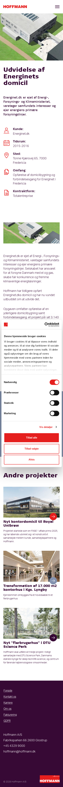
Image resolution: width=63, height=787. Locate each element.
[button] (53, 516)
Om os (7, 708)
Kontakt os (10, 696)
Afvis (32, 459)
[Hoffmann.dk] (15, 6)
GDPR (7, 720)
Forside (8, 690)
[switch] (54, 392)
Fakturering (10, 714)
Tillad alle (31, 437)
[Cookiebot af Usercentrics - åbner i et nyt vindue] (45, 324)
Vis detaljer (46, 427)
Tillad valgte (32, 448)
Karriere (8, 702)
